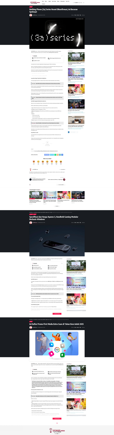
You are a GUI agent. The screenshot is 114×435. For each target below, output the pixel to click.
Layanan (71, 97)
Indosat (77, 81)
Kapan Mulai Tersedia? (36, 60)
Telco (74, 82)
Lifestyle (69, 128)
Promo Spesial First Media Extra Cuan (38, 371)
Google (82, 111)
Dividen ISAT (74, 81)
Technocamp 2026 (70, 66)
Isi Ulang (74, 112)
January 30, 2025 (42, 77)
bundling (73, 111)
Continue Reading (57, 313)
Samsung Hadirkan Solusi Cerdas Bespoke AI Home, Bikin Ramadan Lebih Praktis (76, 126)
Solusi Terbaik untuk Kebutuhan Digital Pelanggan (54, 374)
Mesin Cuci (71, 128)
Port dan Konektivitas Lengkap (37, 268)
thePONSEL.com (35, 169)
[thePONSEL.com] (35, 2)
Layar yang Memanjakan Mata (53, 265)
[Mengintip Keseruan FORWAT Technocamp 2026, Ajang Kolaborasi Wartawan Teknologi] (36, 195)
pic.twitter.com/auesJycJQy (42, 75)
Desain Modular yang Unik (37, 267)
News (83, 65)
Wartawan (74, 66)
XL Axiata (43, 364)
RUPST (81, 81)
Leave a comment (61, 184)
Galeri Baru (75, 96)
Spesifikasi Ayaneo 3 (36, 265)
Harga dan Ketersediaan (52, 268)
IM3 (70, 112)
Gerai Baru (78, 96)
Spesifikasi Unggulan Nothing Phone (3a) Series (54, 58)
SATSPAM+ (82, 112)
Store (78, 97)
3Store (72, 96)
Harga (69, 112)
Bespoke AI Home (74, 127)
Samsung (79, 128)
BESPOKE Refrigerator (80, 127)
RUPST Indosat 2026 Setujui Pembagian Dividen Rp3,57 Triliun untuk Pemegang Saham (75, 79)
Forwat (74, 65)
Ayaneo (39, 258)
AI (70, 290)
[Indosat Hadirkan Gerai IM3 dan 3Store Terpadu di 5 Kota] (64, 195)
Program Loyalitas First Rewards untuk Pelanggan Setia (38, 374)
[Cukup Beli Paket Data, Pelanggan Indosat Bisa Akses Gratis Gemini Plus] (78, 195)
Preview (34, 426)
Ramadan (76, 128)
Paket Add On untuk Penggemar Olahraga (55, 371)
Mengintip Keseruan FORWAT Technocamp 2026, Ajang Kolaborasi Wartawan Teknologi (76, 63)
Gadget (31, 214)
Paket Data (76, 97)
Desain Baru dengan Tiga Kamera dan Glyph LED (39, 58)
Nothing (60, 51)
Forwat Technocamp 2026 (79, 65)
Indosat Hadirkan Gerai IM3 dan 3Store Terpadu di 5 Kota (75, 95)
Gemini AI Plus (79, 111)
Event (72, 65)
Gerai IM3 (81, 96)
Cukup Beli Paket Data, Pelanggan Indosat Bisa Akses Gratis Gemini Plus (76, 110)
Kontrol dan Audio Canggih (53, 267)
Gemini (76, 111)
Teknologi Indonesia (71, 82)
